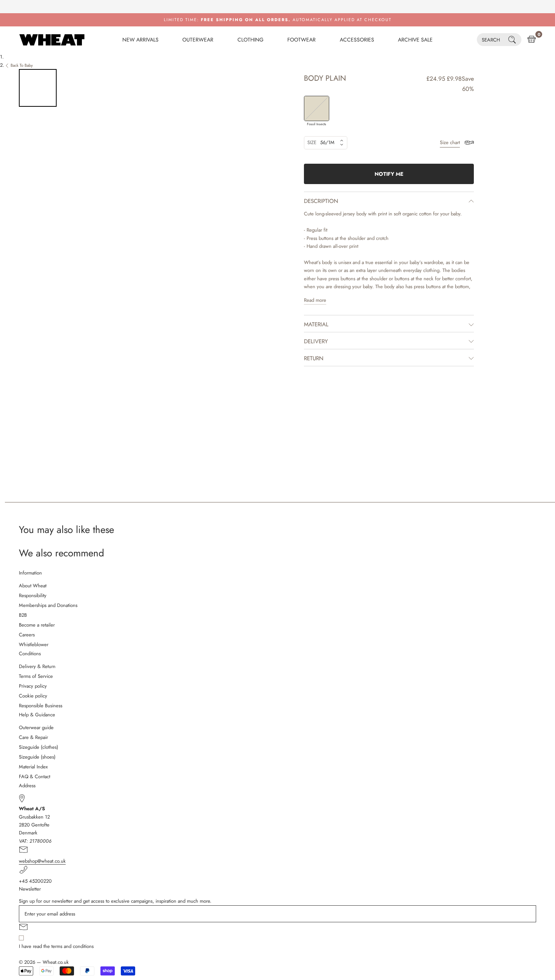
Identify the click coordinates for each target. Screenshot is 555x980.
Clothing (250, 39)
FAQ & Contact (34, 776)
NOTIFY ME (389, 174)
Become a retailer (37, 624)
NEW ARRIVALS (140, 39)
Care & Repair (33, 737)
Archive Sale (415, 39)
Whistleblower (33, 644)
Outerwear (197, 39)
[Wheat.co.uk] (52, 40)
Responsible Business (40, 705)
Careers (27, 634)
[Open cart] (531, 40)
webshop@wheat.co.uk (42, 861)
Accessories (357, 39)
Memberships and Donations (48, 605)
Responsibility (32, 595)
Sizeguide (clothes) (38, 747)
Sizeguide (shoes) (37, 756)
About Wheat (32, 585)
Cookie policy (33, 695)
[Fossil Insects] (316, 108)
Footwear (301, 39)
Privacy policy (33, 686)
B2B (23, 615)
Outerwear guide (36, 727)
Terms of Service (36, 676)
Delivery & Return (37, 666)
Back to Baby (22, 65)
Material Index (33, 766)
